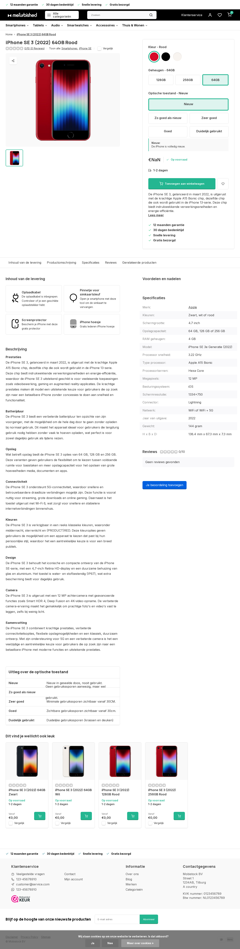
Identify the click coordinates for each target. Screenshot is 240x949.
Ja (92, 943)
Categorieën (134, 889)
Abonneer (149, 919)
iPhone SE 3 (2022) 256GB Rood (162, 792)
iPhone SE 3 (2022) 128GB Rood (115, 792)
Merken (131, 884)
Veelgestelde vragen (30, 874)
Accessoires (105, 25)
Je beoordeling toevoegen (164, 485)
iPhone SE (85, 48)
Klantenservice (191, 15)
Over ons (132, 874)
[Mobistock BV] (22, 15)
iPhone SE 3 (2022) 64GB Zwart (27, 792)
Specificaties (90, 262)
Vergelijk (108, 48)
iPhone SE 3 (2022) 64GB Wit (73, 792)
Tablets (38, 25)
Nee (110, 943)
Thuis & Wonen (133, 25)
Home (9, 34)
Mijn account (73, 879)
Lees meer (156, 215)
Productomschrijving (61, 262)
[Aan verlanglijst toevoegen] (42, 748)
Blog (129, 879)
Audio (55, 25)
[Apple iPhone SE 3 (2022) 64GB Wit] (73, 761)
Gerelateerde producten (139, 262)
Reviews (111, 262)
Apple (192, 307)
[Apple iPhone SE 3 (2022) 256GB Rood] (166, 761)
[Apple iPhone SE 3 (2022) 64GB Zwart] (27, 761)
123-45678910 (26, 879)
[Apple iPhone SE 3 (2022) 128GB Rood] (120, 761)
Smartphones (16, 25)
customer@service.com (33, 884)
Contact (69, 874)
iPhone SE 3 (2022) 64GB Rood (36, 34)
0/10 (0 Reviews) (34, 48)
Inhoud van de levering (24, 262)
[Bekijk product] (39, 816)
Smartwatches (78, 25)
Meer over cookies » (140, 943)
